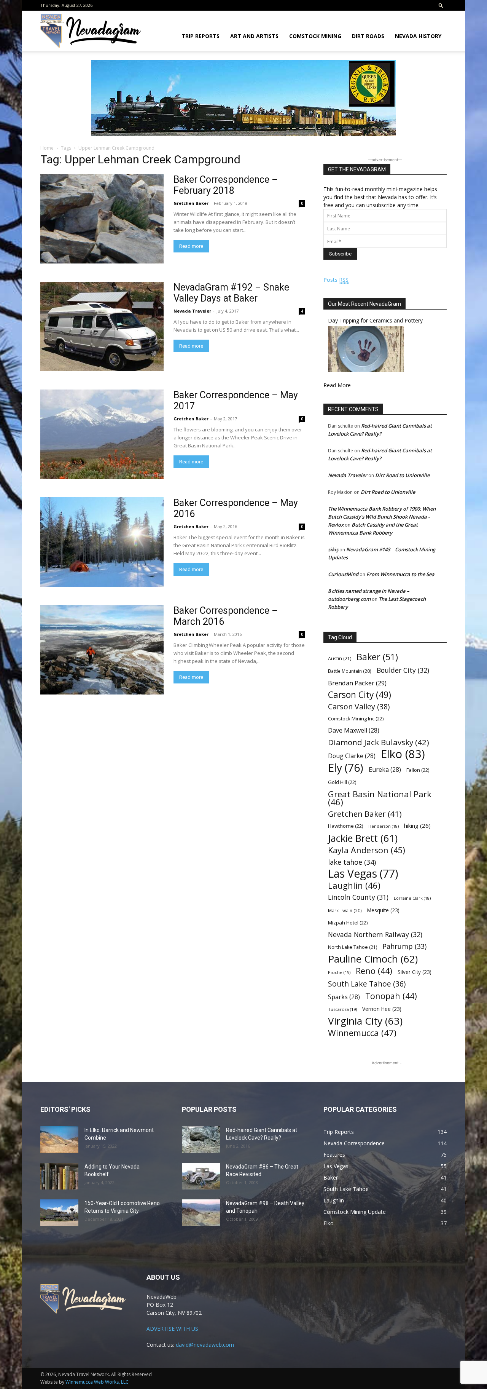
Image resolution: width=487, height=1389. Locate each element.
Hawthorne (345, 825)
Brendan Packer (357, 683)
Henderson (383, 826)
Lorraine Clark (412, 898)
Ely (345, 768)
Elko (403, 754)
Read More (337, 385)
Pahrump (404, 946)
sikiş (333, 549)
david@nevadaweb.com (205, 1344)
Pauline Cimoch (373, 959)
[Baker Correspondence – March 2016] (102, 649)
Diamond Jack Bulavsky (378, 742)
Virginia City (365, 1021)
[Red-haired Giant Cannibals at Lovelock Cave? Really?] (201, 1139)
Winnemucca (362, 1033)
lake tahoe (352, 862)
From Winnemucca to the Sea (400, 574)
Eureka (385, 770)
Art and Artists (254, 36)
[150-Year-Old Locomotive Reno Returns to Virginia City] (59, 1212)
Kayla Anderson (366, 850)
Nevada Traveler (192, 311)
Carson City (359, 695)
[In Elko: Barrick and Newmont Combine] (59, 1139)
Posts (336, 279)
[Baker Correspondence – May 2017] (102, 434)
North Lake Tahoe (352, 947)
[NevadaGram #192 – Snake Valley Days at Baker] (102, 326)
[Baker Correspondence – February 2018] (102, 218)
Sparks (344, 997)
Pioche (339, 972)
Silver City (414, 971)
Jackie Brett (363, 838)
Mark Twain (345, 910)
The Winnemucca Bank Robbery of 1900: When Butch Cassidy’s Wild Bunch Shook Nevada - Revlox (382, 516)
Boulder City (403, 670)
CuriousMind (343, 574)
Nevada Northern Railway (375, 935)
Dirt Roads (368, 36)
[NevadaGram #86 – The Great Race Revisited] (201, 1176)
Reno (374, 971)
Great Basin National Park (379, 798)
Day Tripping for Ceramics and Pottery (375, 320)
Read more (191, 246)
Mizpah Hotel (348, 922)
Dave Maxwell (353, 730)
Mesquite (383, 910)
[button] (441, 5)
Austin (339, 658)
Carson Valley (359, 706)
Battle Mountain (349, 671)
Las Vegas (363, 874)
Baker (377, 657)
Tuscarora (342, 1009)
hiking (417, 825)
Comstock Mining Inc (356, 718)
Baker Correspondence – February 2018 (225, 185)
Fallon (417, 769)
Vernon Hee (381, 1008)
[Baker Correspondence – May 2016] (102, 542)
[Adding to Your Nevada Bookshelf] (59, 1176)
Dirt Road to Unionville (402, 475)
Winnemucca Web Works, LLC (97, 1382)
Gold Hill (342, 782)
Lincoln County (358, 897)
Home (47, 148)
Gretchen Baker (190, 203)
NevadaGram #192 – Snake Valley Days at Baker (231, 293)
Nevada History (418, 36)
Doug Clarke (352, 756)
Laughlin (354, 885)
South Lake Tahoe (367, 984)
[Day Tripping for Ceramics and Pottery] (366, 370)
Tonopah (391, 996)
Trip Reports (200, 36)
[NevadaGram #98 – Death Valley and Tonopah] (201, 1212)
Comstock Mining (315, 36)
